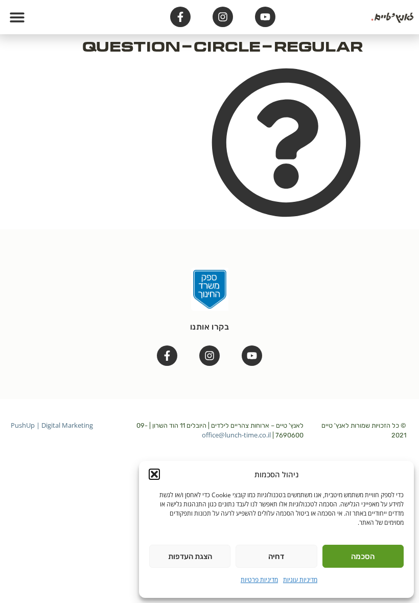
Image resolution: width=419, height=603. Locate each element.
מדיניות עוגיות (300, 579)
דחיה (276, 556)
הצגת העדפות (190, 556)
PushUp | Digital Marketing (52, 425)
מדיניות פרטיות (259, 579)
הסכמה (363, 556)
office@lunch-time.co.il (236, 434)
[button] (154, 474)
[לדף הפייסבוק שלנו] (180, 17)
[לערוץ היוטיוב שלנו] (265, 17)
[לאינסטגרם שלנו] (223, 17)
